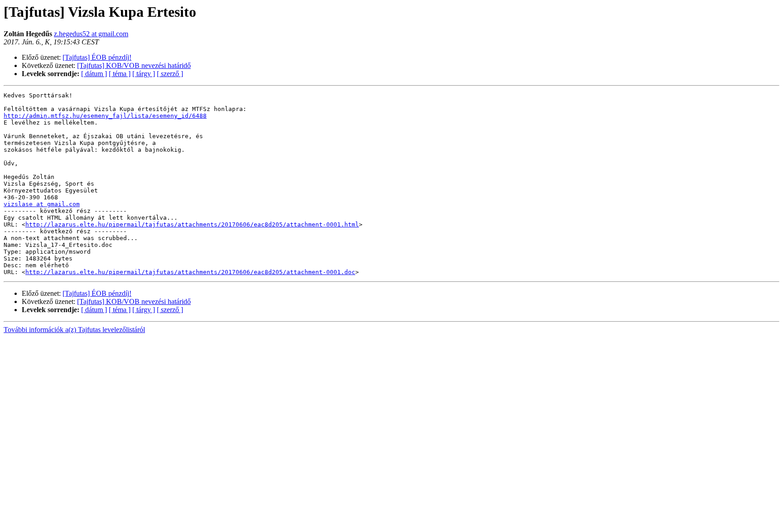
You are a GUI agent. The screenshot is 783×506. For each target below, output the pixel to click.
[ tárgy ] (143, 73)
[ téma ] (119, 73)
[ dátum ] (94, 73)
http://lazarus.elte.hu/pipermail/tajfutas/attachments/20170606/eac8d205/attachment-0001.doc (190, 272)
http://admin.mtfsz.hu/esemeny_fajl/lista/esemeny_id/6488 (105, 115)
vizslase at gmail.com (42, 204)
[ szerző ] (170, 73)
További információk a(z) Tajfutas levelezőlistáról (74, 329)
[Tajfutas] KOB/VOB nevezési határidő (134, 65)
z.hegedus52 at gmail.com (91, 34)
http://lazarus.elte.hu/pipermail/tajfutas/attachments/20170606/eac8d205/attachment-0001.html (192, 224)
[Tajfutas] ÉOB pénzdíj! (97, 57)
